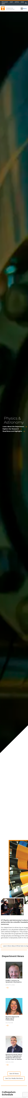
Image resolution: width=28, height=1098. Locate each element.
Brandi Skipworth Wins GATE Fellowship (12, 1018)
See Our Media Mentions (14, 1078)
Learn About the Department (13, 426)
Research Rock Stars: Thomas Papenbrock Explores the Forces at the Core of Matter (14, 1057)
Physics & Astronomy (10, 8)
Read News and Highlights (12, 431)
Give (22, 2)
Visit (11, 2)
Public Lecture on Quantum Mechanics (14, 981)
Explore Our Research (11, 429)
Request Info (5, 3)
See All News (14, 1073)
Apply (17, 2)
